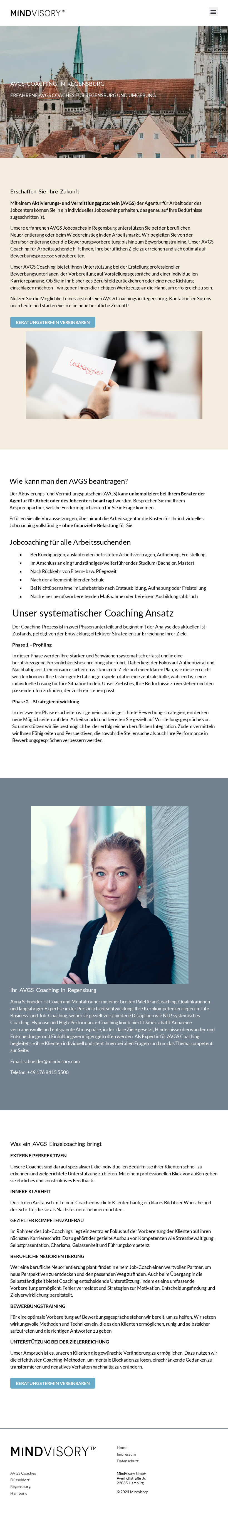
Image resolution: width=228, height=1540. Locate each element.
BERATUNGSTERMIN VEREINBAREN (53, 322)
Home (122, 1448)
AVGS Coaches (23, 1473)
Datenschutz (127, 1461)
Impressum (126, 1454)
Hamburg (18, 1493)
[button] (213, 11)
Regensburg (20, 1487)
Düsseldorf (19, 1480)
